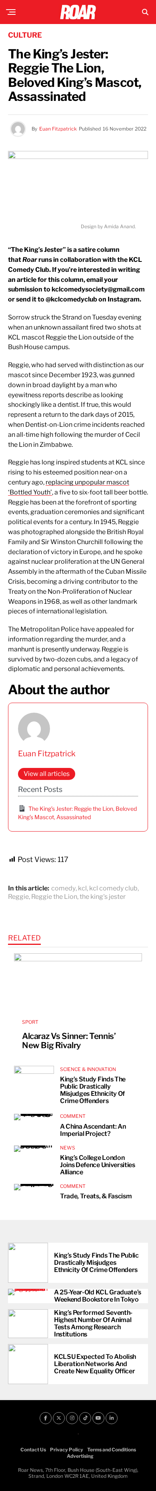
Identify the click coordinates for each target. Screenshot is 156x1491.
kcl (82, 888)
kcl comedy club (113, 888)
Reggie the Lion (54, 897)
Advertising (80, 1456)
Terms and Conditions (111, 1450)
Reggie (18, 897)
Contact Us (33, 1450)
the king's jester (103, 897)
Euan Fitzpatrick (58, 129)
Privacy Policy (66, 1450)
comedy (63, 888)
